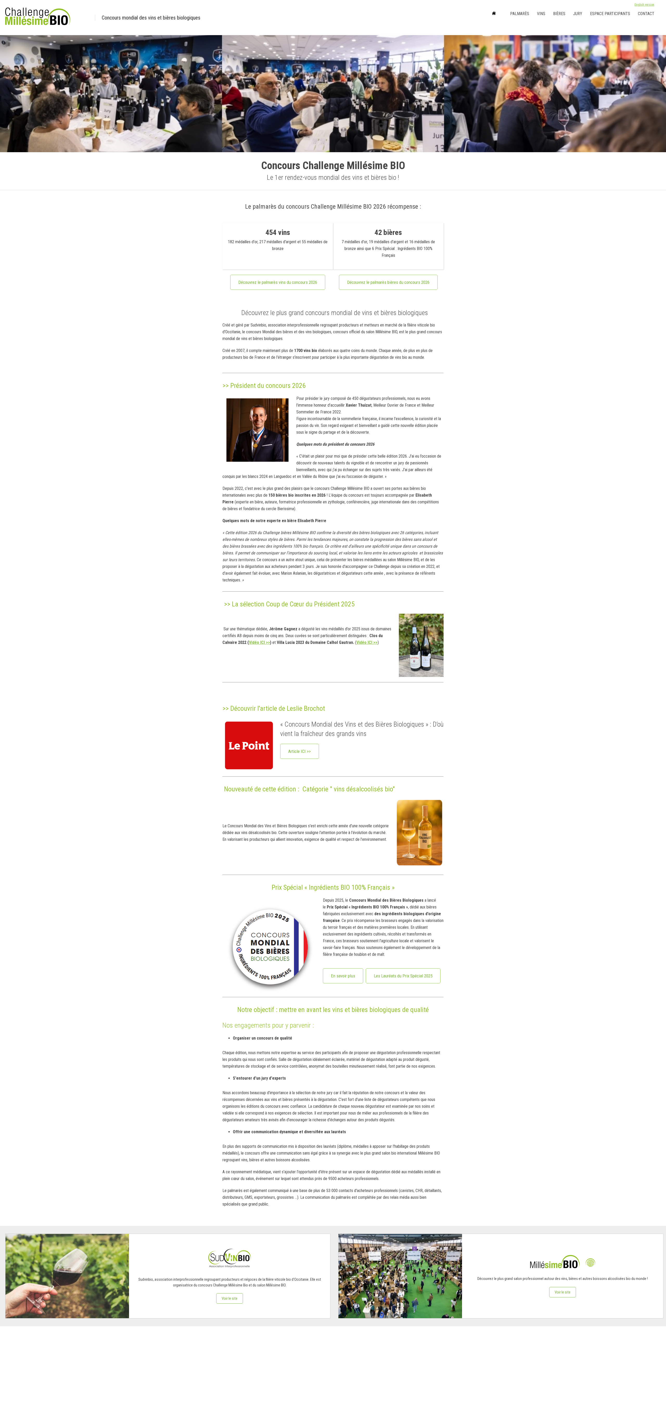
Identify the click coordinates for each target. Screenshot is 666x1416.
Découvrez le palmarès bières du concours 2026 (388, 282)
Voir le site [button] (230, 1298)
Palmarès (519, 13)
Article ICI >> (299, 751)
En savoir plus (343, 975)
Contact (646, 13)
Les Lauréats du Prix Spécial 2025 (403, 975)
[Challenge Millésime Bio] (46, 18)
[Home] (494, 13)
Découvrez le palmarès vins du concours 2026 (277, 282)
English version (644, 5)
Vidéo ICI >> (259, 642)
